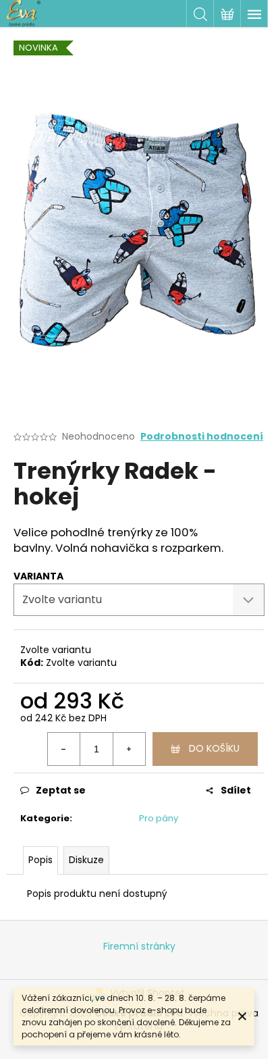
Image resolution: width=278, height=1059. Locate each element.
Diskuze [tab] (86, 860)
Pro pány (158, 818)
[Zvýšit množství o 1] (129, 749)
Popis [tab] (40, 860)
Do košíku (214, 748)
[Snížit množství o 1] (64, 749)
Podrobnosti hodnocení (201, 436)
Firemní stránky (139, 946)
